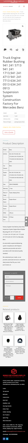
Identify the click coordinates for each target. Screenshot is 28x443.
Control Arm (6, 397)
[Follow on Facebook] (4, 439)
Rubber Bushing (11, 11)
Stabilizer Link (6, 403)
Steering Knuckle (7, 406)
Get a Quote (9, 132)
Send (19, 297)
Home (4, 11)
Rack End (5, 400)
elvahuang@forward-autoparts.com (15, 431)
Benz (18, 11)
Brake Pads (6, 409)
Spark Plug (5, 417)
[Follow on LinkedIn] (7, 439)
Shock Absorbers (7, 420)
